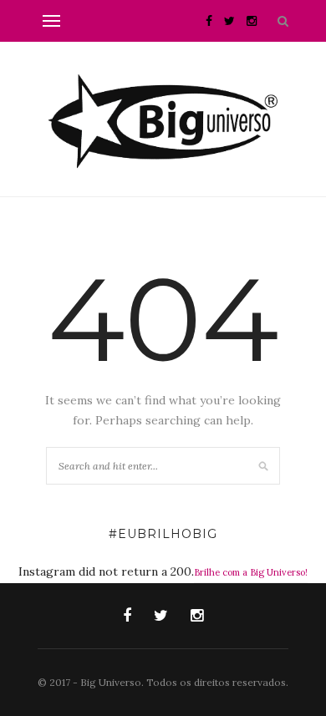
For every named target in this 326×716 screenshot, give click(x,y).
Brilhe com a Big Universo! (251, 572)
